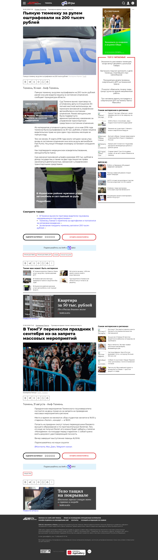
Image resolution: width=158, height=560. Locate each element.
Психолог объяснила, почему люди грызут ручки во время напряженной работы (117, 91)
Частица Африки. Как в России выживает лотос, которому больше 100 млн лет (120, 354)
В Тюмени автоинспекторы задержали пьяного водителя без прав (45, 280)
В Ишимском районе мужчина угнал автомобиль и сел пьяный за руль (59, 195)
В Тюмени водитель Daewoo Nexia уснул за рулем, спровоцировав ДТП (45, 273)
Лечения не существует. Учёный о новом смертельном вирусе (120, 129)
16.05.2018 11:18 (28, 9)
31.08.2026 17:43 (28, 325)
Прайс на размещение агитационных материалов (82, 518)
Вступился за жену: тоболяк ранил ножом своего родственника (80, 273)
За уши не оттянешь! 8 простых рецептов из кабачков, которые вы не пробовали (121, 339)
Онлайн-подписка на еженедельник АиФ (54, 520)
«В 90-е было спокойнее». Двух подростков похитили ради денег (120, 122)
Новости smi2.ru (30, 318)
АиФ (84, 76)
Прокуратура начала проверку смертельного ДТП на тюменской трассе (116, 82)
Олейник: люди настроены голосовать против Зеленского (118, 189)
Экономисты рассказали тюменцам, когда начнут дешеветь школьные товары (116, 64)
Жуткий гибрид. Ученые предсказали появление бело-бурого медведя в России (121, 138)
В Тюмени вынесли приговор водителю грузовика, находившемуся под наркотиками (63, 217)
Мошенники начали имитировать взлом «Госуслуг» (119, 196)
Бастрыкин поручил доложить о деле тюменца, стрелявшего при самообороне (116, 73)
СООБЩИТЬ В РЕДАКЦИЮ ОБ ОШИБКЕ (93, 520)
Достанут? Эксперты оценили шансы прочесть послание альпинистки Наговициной (121, 331)
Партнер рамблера (58, 551)
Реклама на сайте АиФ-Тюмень (50, 518)
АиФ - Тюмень (43, 392)
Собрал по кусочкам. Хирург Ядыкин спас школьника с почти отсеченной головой (121, 361)
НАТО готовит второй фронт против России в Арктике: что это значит (120, 181)
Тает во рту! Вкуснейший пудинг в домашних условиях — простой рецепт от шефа (120, 369)
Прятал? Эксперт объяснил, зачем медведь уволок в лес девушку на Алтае (120, 115)
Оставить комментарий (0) (79, 237)
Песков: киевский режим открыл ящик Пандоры (119, 173)
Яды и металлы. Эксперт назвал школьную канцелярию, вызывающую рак (119, 346)
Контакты (74, 520)
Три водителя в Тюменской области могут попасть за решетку (79, 280)
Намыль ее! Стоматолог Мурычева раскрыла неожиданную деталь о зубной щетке (120, 145)
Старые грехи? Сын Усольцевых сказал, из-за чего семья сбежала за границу (121, 153)
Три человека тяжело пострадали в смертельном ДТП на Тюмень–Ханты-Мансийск (116, 101)
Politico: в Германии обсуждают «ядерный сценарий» (118, 166)
